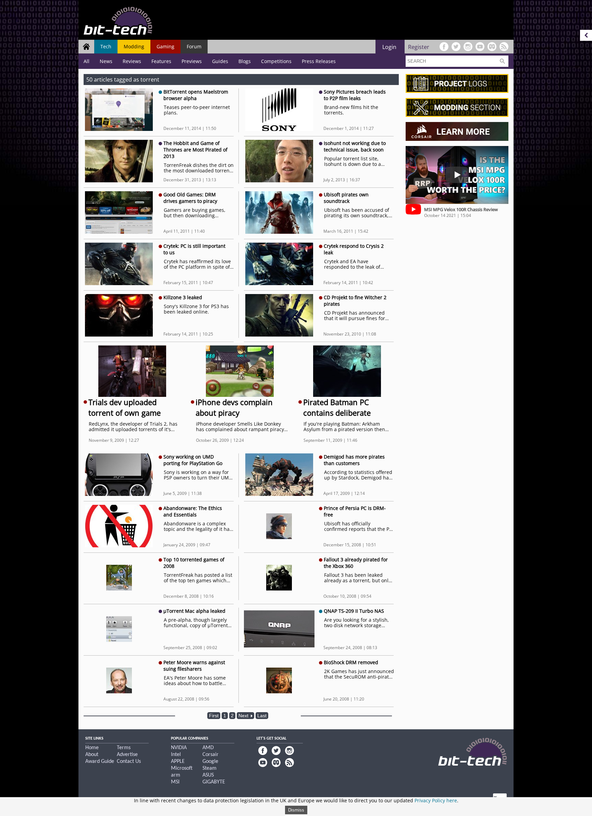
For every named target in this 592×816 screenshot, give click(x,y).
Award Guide (99, 761)
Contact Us (129, 761)
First (214, 715)
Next (244, 715)
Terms (124, 748)
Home (92, 748)
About (91, 754)
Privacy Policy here (436, 800)
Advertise (127, 754)
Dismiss (296, 810)
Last (262, 715)
